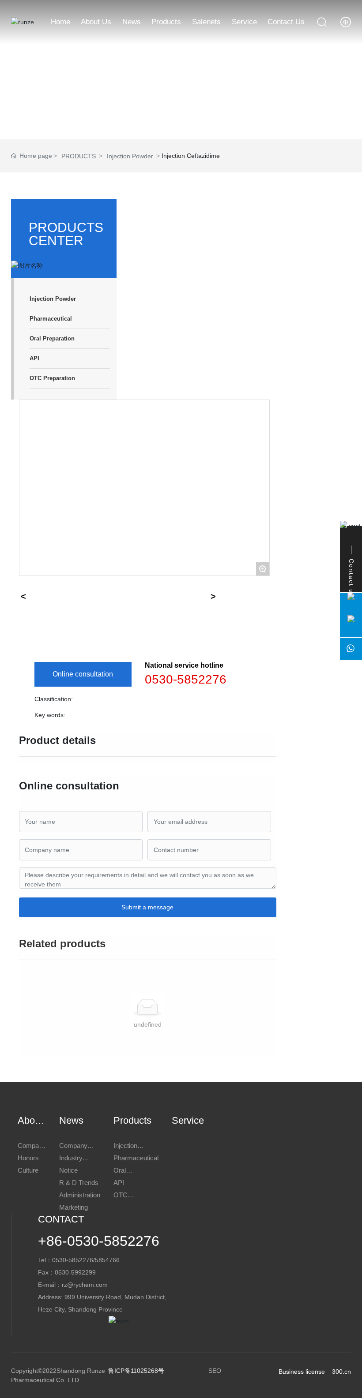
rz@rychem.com (85, 1284)
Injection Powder (130, 156)
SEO (214, 1370)
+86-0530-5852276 (98, 1241)
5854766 (107, 1259)
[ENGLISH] (345, 21)
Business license (302, 1371)
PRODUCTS (78, 156)
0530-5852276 (185, 679)
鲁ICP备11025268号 (136, 1370)
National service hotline (184, 665)
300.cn (341, 1371)
